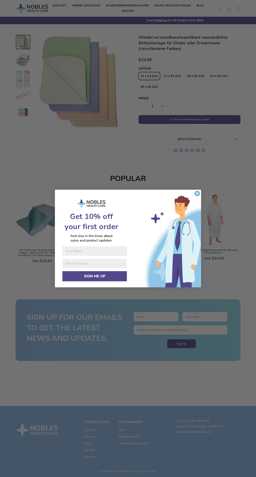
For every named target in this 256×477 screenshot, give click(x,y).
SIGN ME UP (95, 276)
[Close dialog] (197, 193)
